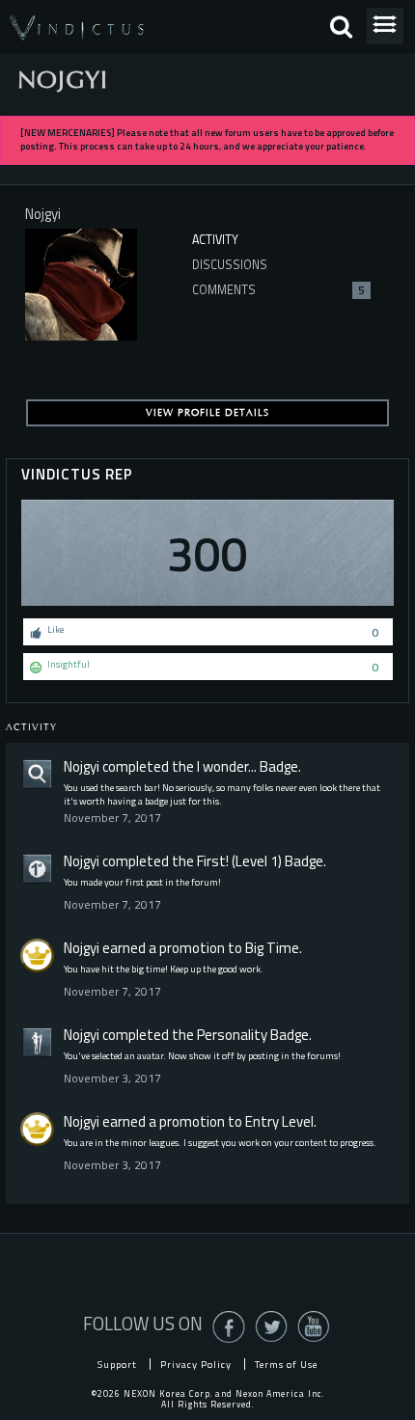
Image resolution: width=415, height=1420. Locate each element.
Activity (215, 240)
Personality (232, 1035)
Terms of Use (286, 1364)
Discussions (229, 265)
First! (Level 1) (239, 861)
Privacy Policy (196, 1364)
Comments (278, 290)
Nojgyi (81, 766)
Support (117, 1364)
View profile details (207, 413)
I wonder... (227, 766)
